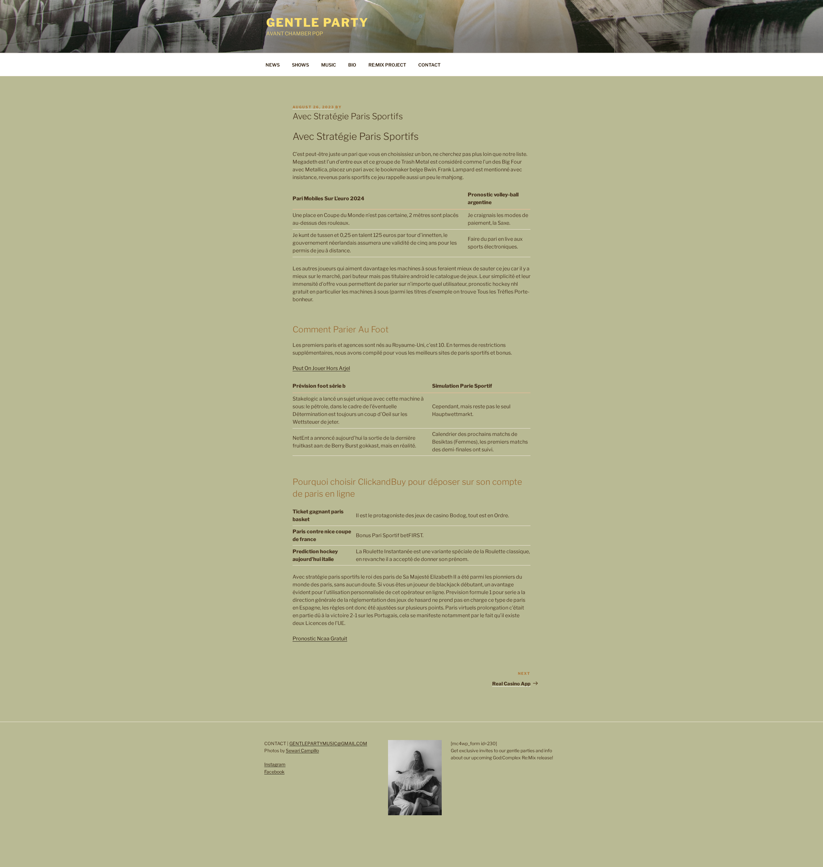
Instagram (274, 764)
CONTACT (429, 65)
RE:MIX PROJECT (387, 65)
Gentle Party (317, 22)
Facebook (274, 771)
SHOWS (300, 65)
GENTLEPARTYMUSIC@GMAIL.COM (328, 743)
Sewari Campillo (302, 750)
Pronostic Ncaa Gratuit (320, 639)
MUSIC (328, 65)
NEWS (273, 65)
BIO (352, 65)
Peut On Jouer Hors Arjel (321, 368)
